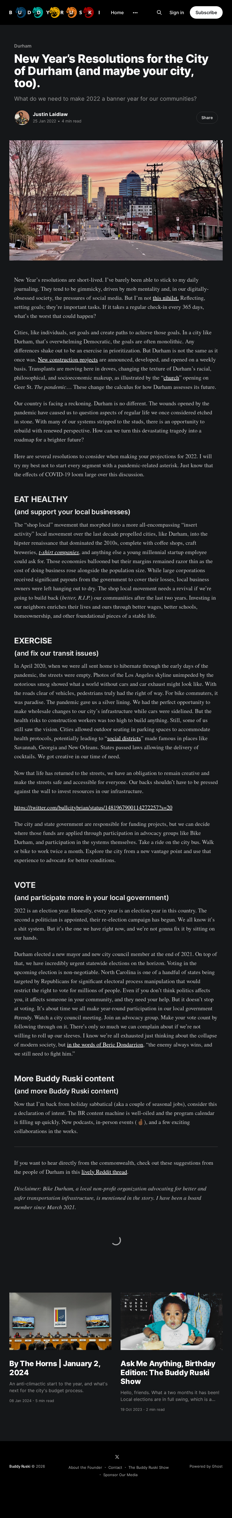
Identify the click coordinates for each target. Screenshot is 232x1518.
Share (207, 117)
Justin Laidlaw (50, 114)
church (171, 377)
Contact (115, 1467)
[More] (135, 12)
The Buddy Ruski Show (148, 1467)
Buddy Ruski (19, 1466)
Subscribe (206, 12)
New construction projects (68, 359)
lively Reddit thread (104, 1171)
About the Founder (85, 1467)
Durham (22, 46)
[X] (117, 1457)
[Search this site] (159, 12)
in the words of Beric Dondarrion (105, 1044)
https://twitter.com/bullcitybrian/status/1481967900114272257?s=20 (93, 807)
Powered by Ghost (206, 1466)
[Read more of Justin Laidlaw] (22, 118)
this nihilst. (166, 298)
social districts (124, 738)
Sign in (176, 12)
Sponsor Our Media (120, 1474)
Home (117, 12)
